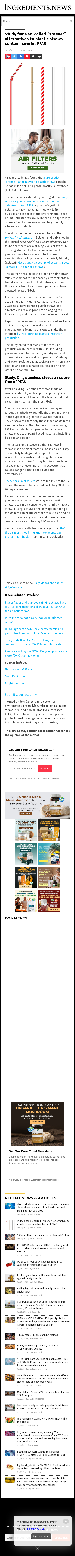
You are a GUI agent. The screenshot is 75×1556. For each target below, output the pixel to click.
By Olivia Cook (36, 1295)
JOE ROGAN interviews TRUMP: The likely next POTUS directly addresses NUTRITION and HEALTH (42, 1248)
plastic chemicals (23, 714)
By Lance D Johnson (38, 1369)
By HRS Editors (36, 1239)
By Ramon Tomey (36, 1459)
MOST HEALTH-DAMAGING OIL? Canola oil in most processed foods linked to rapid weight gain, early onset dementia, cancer (42, 1481)
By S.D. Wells (35, 1214)
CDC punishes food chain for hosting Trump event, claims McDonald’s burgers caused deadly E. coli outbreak (41, 1305)
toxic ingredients (37, 722)
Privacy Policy (35, 1528)
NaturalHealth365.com (19, 669)
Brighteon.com (14, 683)
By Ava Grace (35, 1228)
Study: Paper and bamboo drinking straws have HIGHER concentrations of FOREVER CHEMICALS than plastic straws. (35, 607)
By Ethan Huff (35, 1269)
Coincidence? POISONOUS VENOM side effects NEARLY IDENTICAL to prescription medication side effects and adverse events (43, 1378)
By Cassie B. (35, 1312)
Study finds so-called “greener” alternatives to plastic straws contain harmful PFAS (43, 1223)
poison (59, 714)
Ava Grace (26, 50)
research (49, 718)
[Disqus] (37, 966)
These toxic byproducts (20, 481)
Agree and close (41, 1536)
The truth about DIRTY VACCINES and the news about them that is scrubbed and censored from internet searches (43, 1207)
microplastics (48, 705)
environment (13, 705)
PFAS (8, 714)
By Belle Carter (35, 1472)
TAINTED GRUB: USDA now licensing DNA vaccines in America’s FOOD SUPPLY (39, 1263)
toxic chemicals (15, 722)
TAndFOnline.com (16, 676)
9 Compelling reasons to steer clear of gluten (43, 1235)
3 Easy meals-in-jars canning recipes (37, 1334)
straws (60, 718)
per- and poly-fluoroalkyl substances (38, 710)
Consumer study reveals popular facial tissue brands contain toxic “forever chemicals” (42, 1407)
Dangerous (32, 701)
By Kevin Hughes (37, 1399)
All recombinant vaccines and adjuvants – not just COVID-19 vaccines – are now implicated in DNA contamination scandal (43, 1362)
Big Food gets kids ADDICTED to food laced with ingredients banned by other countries (43, 1467)
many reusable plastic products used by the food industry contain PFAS (36, 201)
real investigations (30, 718)
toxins (53, 722)
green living (30, 705)
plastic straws (45, 714)
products (11, 718)
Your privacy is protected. (19, 778)
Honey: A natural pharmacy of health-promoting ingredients (38, 1347)
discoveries (48, 701)
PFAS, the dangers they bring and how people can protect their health (35, 532)
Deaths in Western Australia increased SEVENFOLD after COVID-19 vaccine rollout (41, 1453)
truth (61, 722)
